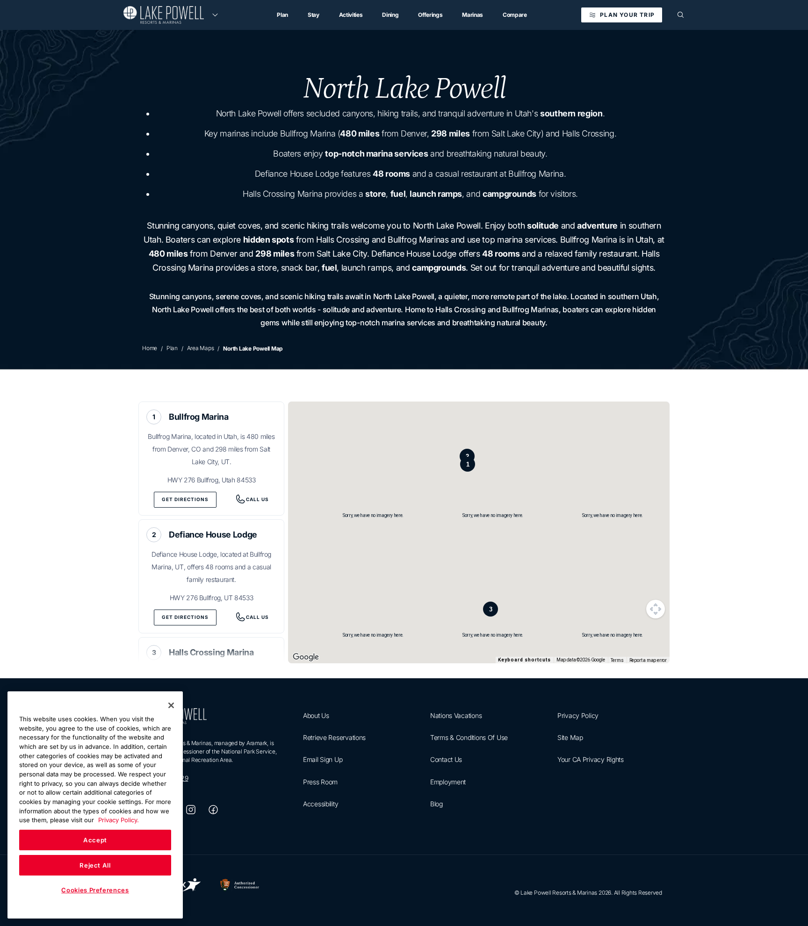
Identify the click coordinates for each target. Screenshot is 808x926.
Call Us (257, 499)
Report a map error (648, 660)
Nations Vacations (456, 715)
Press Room (320, 782)
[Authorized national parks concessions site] (240, 887)
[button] (467, 464)
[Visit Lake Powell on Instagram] (191, 809)
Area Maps (200, 348)
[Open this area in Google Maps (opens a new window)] (305, 657)
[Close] (171, 705)
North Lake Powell (404, 89)
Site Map (570, 737)
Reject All (95, 865)
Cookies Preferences (95, 890)
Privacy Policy (578, 715)
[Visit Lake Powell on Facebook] (213, 809)
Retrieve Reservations (334, 737)
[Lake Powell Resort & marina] (163, 15)
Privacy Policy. (118, 820)
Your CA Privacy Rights (590, 760)
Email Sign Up (322, 760)
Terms (617, 660)
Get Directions (185, 499)
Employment (448, 782)
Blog (436, 804)
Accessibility (320, 804)
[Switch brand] (215, 14)
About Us (316, 715)
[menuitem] (282, 15)
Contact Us (446, 760)
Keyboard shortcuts (524, 659)
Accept (95, 840)
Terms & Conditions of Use (469, 737)
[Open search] (681, 15)
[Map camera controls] (655, 609)
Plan (172, 348)
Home (149, 348)
